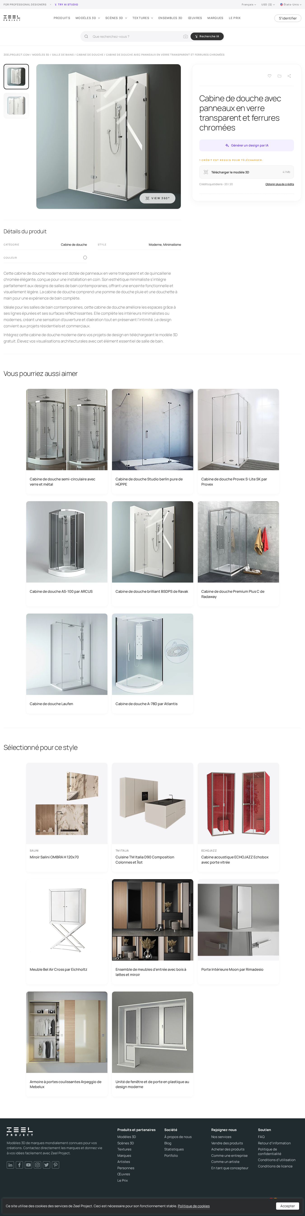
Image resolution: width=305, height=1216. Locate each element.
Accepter (287, 1206)
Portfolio (171, 1155)
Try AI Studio (68, 4)
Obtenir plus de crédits (279, 184)
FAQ (261, 1137)
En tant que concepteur (229, 1168)
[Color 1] (85, 257)
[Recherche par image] (185, 36)
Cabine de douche (74, 244)
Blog (167, 1143)
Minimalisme (172, 244)
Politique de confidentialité (269, 1151)
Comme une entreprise (229, 1155)
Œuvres (195, 18)
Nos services (221, 1137)
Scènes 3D (114, 18)
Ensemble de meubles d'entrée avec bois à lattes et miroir (151, 972)
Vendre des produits (227, 1143)
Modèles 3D (86, 18)
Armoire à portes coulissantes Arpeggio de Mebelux (65, 1084)
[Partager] (289, 75)
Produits (62, 18)
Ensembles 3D (170, 18)
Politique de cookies (194, 1206)
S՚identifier (288, 18)
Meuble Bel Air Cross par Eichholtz (58, 969)
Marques (215, 18)
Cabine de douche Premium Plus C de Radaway (232, 594)
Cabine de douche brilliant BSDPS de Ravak (152, 591)
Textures (141, 18)
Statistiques (174, 1149)
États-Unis (291, 4)
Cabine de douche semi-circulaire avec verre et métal (62, 481)
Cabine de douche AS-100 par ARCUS (61, 591)
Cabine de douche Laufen (51, 703)
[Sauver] (269, 75)
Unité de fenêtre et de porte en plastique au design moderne (152, 1084)
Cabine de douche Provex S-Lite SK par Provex (234, 481)
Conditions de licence (275, 1166)
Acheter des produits (227, 1149)
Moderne (155, 244)
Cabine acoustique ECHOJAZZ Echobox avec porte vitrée (235, 859)
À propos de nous (178, 1137)
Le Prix (235, 18)
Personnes (125, 1168)
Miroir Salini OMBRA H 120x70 (54, 857)
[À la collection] (279, 75)
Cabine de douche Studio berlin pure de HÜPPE (149, 481)
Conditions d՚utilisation (277, 1160)
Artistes (123, 1161)
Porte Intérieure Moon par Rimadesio (232, 969)
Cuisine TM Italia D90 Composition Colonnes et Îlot (145, 859)
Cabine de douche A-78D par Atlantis (146, 703)
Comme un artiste (225, 1161)
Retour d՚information (274, 1143)
